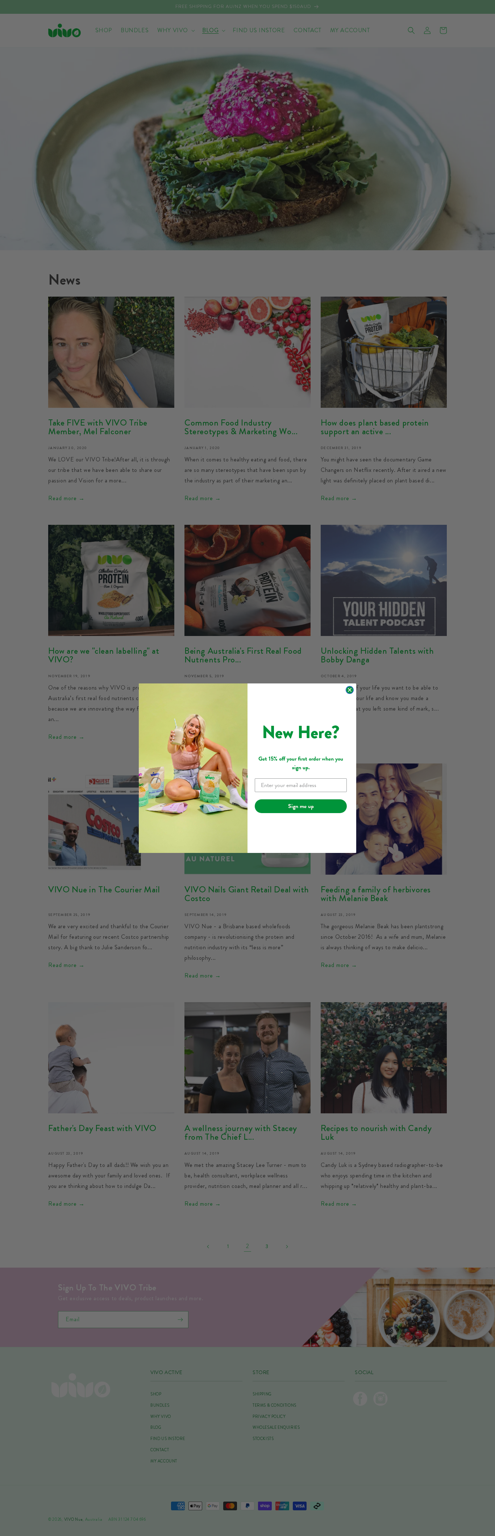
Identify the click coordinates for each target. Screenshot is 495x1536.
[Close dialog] (349, 690)
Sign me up (301, 806)
